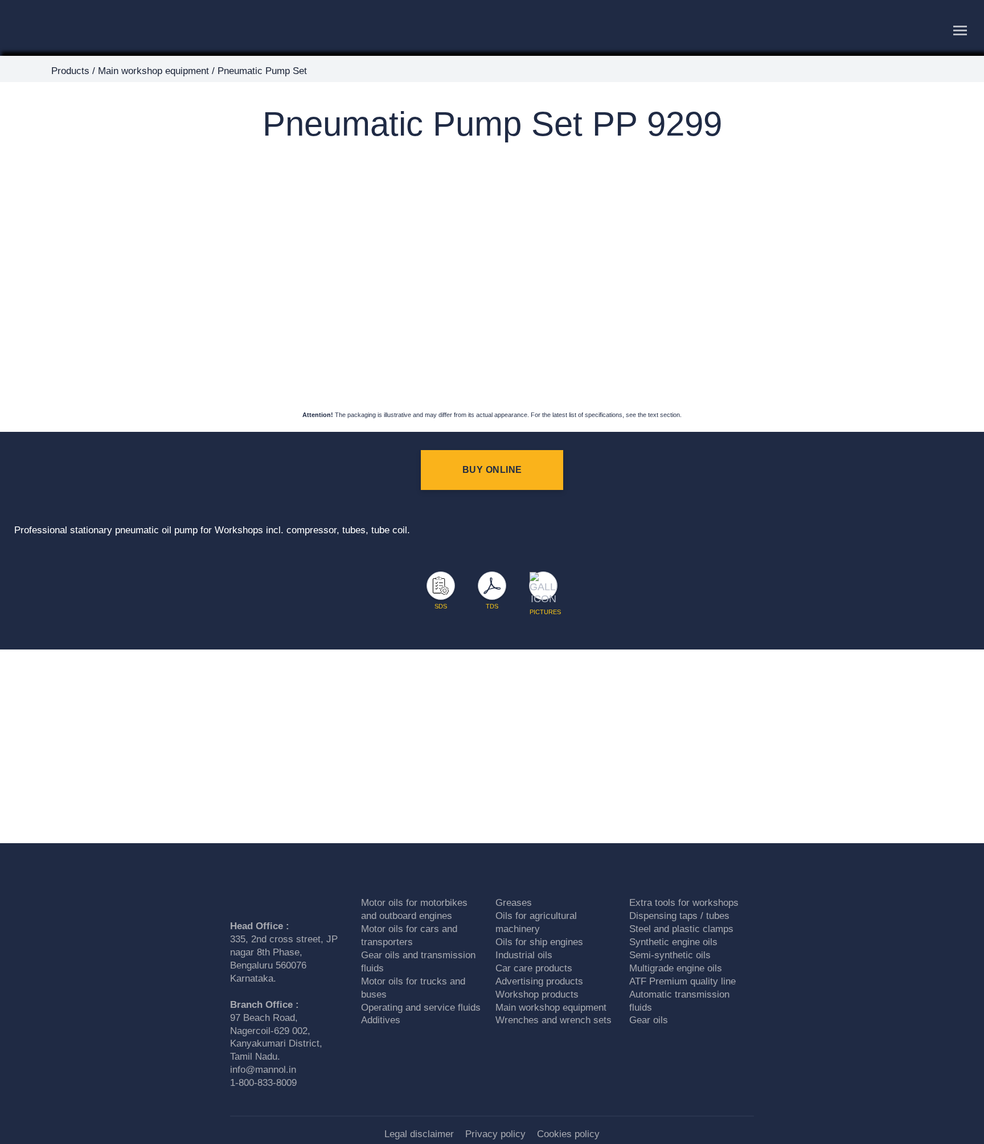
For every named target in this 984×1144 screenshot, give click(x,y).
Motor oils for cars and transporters (409, 935)
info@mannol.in (263, 1069)
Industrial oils (523, 955)
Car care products (533, 968)
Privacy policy (495, 1134)
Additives (380, 1020)
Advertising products (539, 981)
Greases (513, 902)
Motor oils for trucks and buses (413, 988)
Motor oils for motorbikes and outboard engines (414, 909)
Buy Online (492, 470)
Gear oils (648, 1020)
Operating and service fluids (421, 1007)
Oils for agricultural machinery (536, 922)
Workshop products (537, 994)
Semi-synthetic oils (670, 955)
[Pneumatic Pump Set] (483, 154)
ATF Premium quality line (682, 981)
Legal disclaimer (419, 1134)
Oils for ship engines (539, 942)
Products (70, 71)
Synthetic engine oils (673, 942)
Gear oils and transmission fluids (418, 962)
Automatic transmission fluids (679, 1001)
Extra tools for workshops (684, 902)
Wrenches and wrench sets (553, 1020)
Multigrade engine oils (675, 968)
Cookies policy (568, 1134)
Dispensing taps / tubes (679, 915)
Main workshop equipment (153, 71)
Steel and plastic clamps (681, 929)
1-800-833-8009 (263, 1082)
